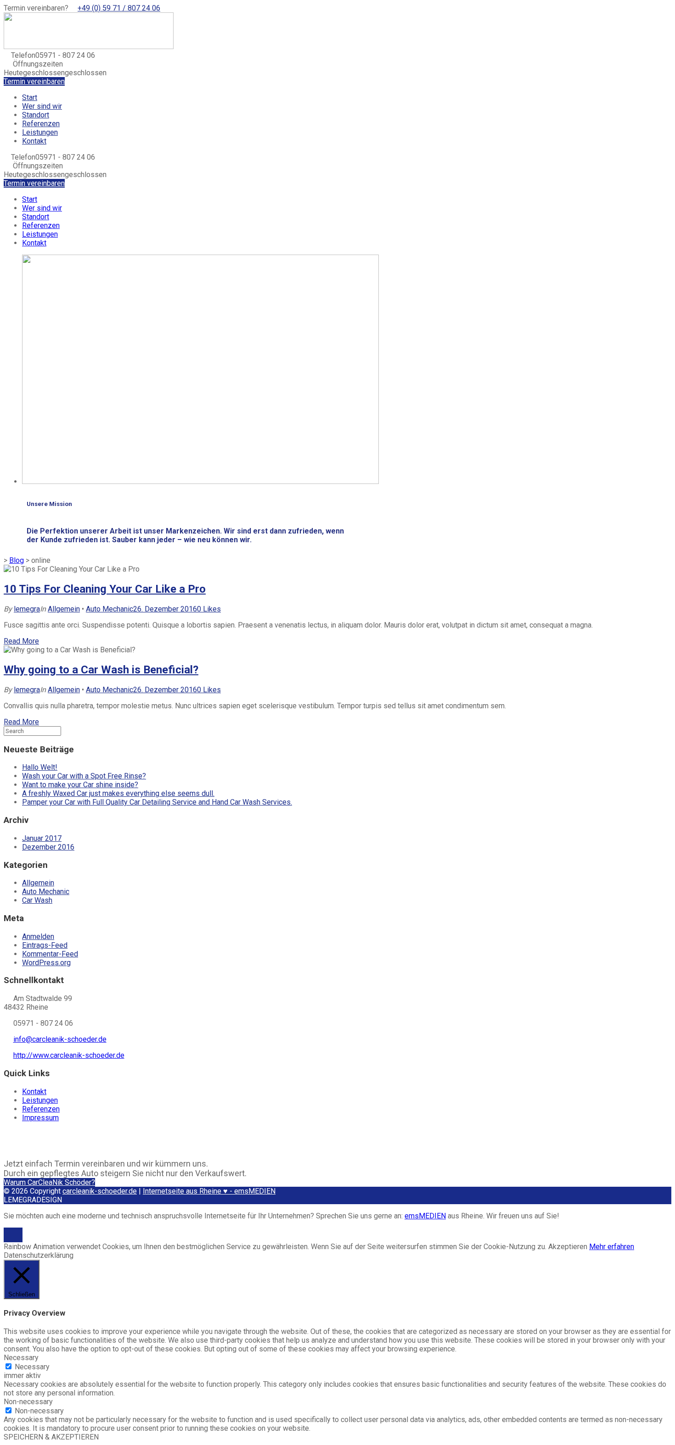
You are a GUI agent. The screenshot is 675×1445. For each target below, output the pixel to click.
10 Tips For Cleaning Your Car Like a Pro (105, 589)
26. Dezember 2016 (165, 609)
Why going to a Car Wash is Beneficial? (101, 669)
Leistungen (40, 132)
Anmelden (38, 936)
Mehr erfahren (611, 1246)
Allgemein (64, 609)
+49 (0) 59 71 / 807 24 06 (119, 8)
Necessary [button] (21, 1357)
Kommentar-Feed (50, 954)
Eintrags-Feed (45, 945)
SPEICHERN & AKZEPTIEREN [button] (51, 1437)
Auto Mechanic (109, 609)
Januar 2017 (42, 838)
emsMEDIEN (425, 1216)
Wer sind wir (42, 106)
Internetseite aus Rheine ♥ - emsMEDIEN (209, 1191)
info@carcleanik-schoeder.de (60, 1039)
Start (29, 97)
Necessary (32, 1366)
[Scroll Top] (13, 1237)
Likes (209, 609)
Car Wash (37, 900)
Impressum (40, 1117)
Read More (21, 641)
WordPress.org (46, 962)
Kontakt (34, 141)
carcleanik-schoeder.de (99, 1191)
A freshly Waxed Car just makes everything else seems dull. (118, 793)
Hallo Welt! (39, 767)
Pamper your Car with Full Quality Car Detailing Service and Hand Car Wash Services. (157, 802)
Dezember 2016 (48, 847)
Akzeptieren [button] (567, 1246)
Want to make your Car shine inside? (80, 784)
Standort (35, 115)
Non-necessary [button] (28, 1401)
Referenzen (41, 123)
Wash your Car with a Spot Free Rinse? (84, 776)
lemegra (27, 609)
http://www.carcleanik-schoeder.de (68, 1055)
